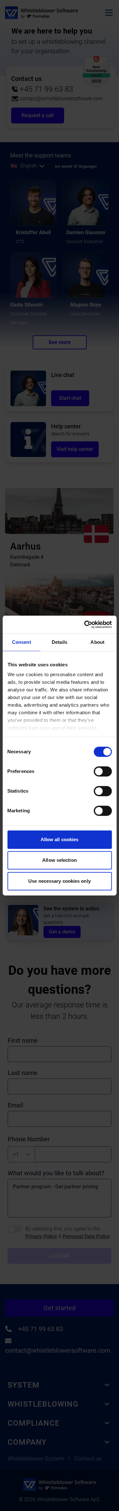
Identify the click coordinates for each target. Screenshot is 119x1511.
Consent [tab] (21, 642)
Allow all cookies (60, 839)
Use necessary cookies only (59, 881)
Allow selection (59, 860)
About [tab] (97, 642)
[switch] (103, 771)
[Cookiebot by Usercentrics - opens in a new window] (85, 624)
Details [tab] (59, 642)
